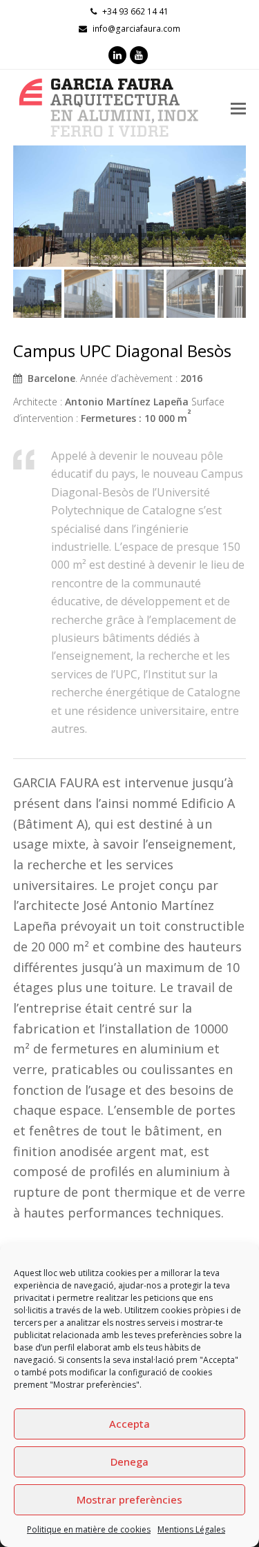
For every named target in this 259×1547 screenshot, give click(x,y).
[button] (25, 216)
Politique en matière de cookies (89, 1529)
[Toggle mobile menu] (238, 107)
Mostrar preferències (129, 1499)
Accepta (129, 1423)
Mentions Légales (191, 1529)
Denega (129, 1461)
